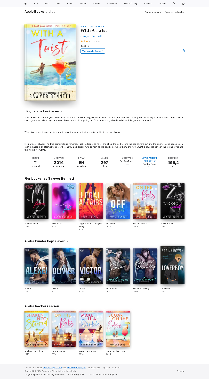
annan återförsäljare (76, 368)
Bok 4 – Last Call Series (92, 26)
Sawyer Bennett (91, 36)
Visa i (91, 51)
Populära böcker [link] (153, 12)
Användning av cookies (54, 374)
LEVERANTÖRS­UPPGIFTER (150, 159)
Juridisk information (97, 374)
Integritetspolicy (32, 374)
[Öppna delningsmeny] (184, 51)
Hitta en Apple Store (52, 368)
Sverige (181, 371)
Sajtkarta (114, 374)
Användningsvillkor (76, 374)
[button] (174, 3)
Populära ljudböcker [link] (175, 12)
